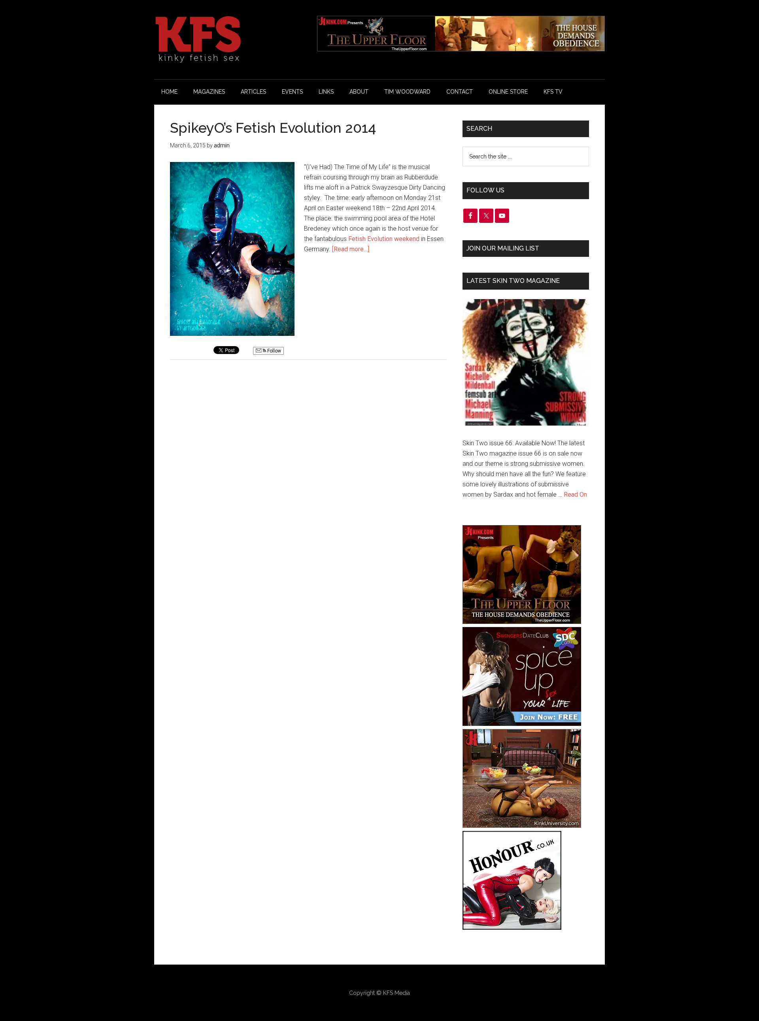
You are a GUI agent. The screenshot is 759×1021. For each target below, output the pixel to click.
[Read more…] (350, 249)
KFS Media (396, 993)
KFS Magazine (229, 39)
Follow (273, 351)
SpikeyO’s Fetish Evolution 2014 (273, 127)
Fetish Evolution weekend (383, 239)
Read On (575, 494)
